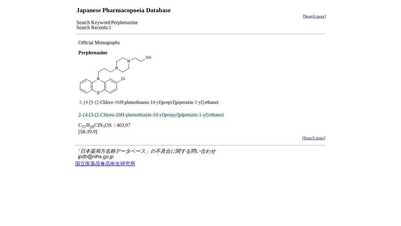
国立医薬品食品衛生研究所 (105, 163)
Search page (314, 16)
